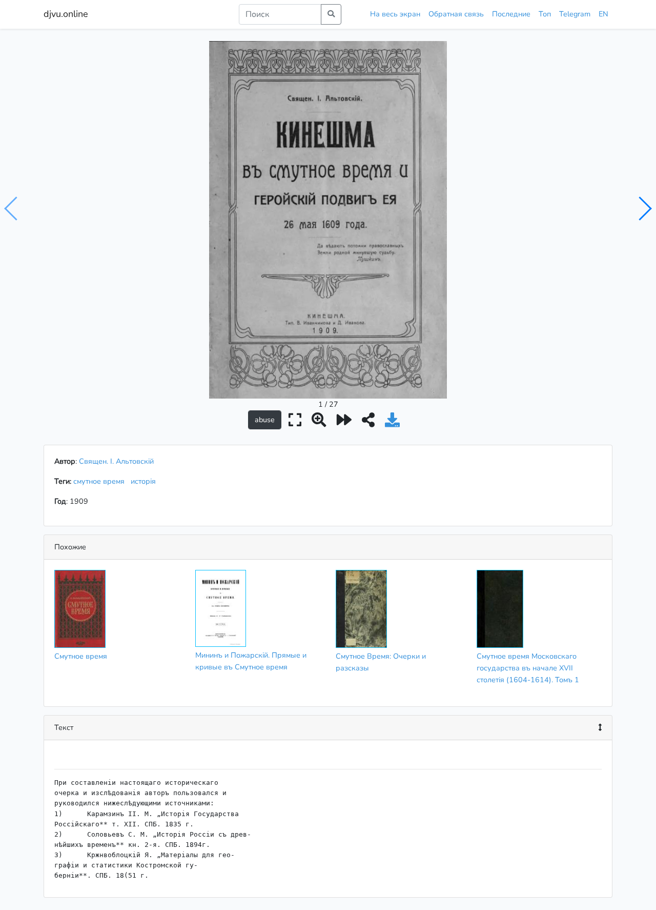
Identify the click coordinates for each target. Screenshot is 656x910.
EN (603, 14)
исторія (145, 481)
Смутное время (80, 656)
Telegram (574, 14)
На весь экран (395, 14)
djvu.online (66, 14)
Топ (545, 14)
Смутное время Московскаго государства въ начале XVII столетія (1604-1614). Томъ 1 (528, 668)
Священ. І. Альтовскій (116, 461)
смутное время (101, 481)
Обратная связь (456, 14)
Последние (511, 14)
